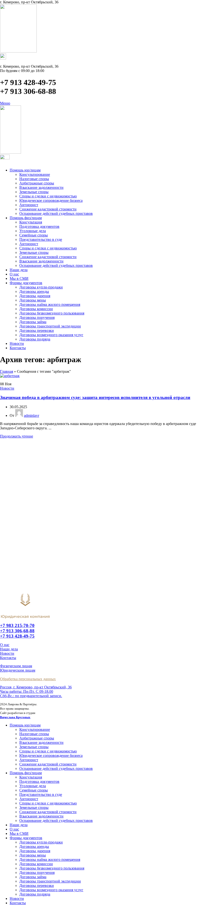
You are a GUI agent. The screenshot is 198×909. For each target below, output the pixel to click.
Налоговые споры (34, 179)
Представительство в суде (40, 239)
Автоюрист (28, 205)
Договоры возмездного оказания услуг (51, 335)
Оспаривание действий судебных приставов (56, 213)
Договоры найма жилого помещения (49, 304)
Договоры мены (32, 300)
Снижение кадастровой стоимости (48, 209)
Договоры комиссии (36, 309)
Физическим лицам (16, 666)
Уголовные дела (32, 231)
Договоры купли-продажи (41, 287)
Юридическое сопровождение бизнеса (51, 200)
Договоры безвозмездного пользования (51, 313)
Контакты (8, 658)
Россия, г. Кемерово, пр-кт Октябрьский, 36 (36, 687)
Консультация (30, 222)
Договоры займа (32, 322)
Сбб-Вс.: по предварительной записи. (31, 696)
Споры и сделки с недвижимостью (48, 196)
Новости (7, 388)
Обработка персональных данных (28, 679)
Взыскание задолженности (41, 187)
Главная (6, 371)
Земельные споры (34, 192)
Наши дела (9, 649)
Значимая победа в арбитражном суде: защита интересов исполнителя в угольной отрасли (95, 397)
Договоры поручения (37, 317)
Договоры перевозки (36, 330)
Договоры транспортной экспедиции (50, 326)
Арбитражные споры (36, 183)
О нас (4, 645)
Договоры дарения (34, 296)
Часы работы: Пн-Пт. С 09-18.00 (26, 691)
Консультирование (34, 174)
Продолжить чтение (16, 436)
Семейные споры (33, 235)
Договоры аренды (34, 291)
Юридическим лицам (17, 670)
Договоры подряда (34, 339)
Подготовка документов (39, 226)
